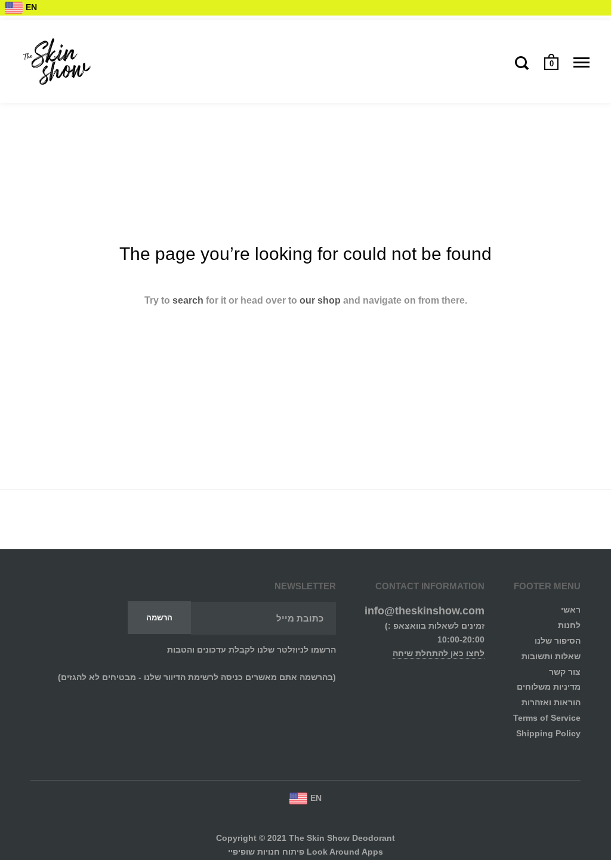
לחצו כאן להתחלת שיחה (439, 653)
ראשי (571, 609)
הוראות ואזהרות (551, 702)
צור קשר (565, 672)
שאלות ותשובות (551, 656)
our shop (320, 300)
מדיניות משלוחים (549, 687)
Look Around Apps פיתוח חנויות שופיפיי (305, 851)
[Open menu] (581, 62)
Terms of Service (547, 718)
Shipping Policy (548, 733)
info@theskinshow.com (425, 611)
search (187, 300)
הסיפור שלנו (558, 640)
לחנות (569, 625)
